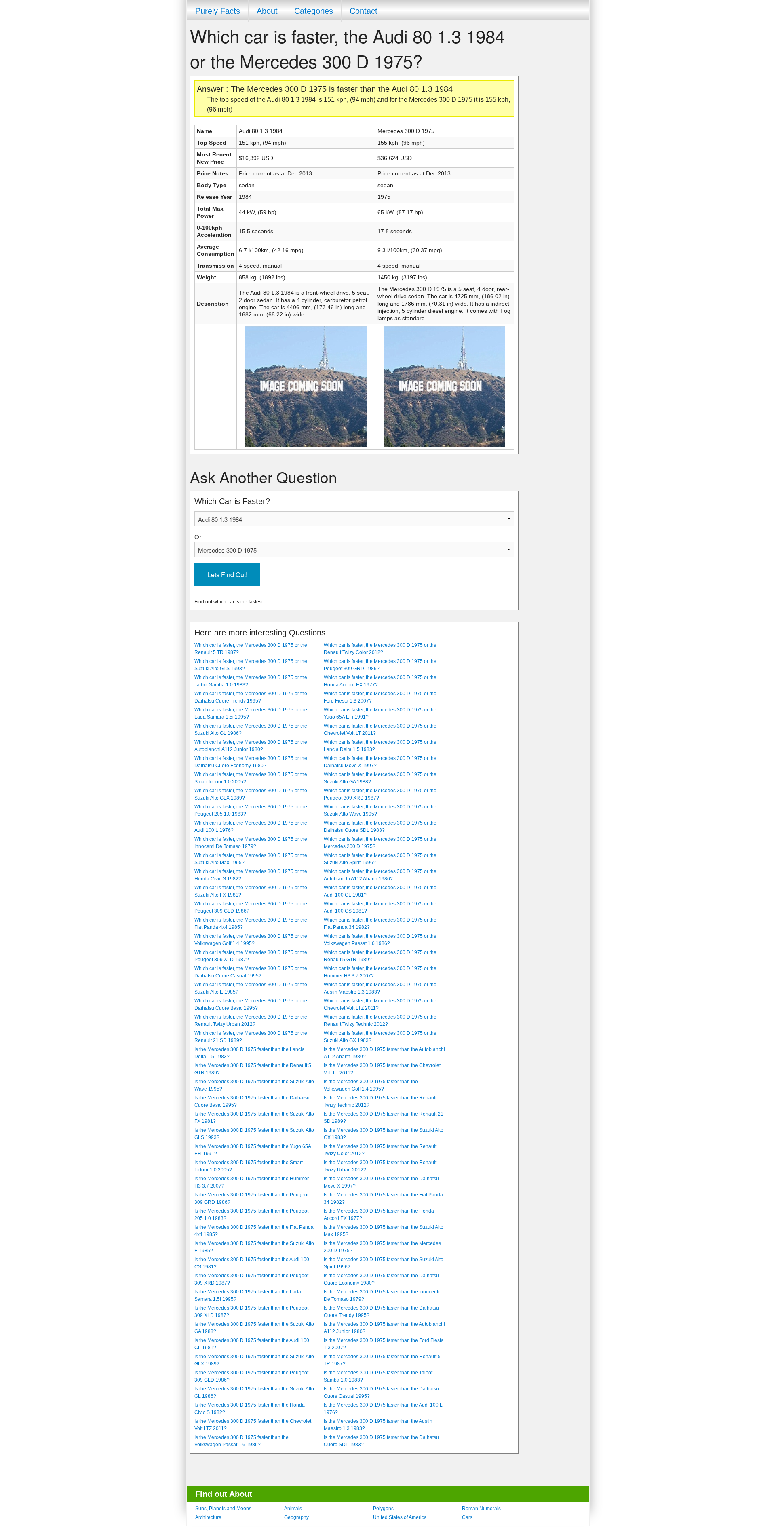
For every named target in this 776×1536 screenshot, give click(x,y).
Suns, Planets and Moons (223, 1508)
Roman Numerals (481, 1508)
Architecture (208, 1517)
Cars (467, 1517)
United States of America (400, 1517)
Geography (296, 1517)
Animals (293, 1508)
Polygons (383, 1508)
